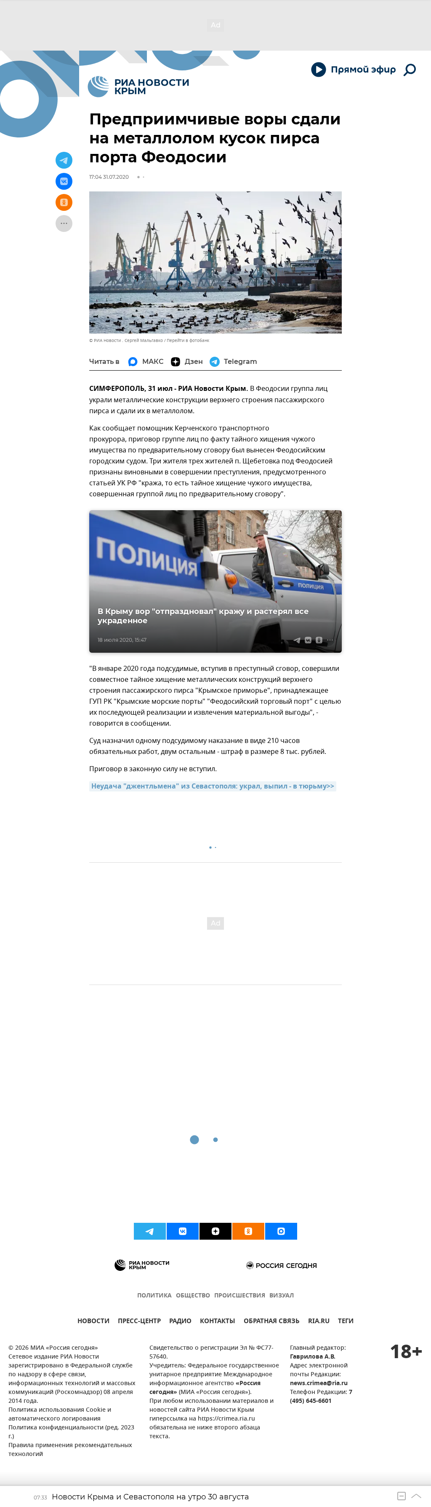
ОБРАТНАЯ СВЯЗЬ (272, 1322)
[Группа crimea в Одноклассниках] (248, 1231)
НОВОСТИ (93, 1322)
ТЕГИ (346, 1322)
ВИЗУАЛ (281, 1296)
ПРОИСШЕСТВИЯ (239, 1296)
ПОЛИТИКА (154, 1296)
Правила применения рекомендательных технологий (70, 1450)
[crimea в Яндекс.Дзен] (215, 1231)
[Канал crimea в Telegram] (150, 1231)
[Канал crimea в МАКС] (281, 1231)
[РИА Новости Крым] (138, 86)
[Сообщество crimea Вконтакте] (183, 1231)
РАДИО (180, 1322)
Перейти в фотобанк (188, 340)
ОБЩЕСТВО (193, 1296)
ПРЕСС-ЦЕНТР (139, 1322)
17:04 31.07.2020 (109, 177)
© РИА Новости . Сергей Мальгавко (126, 340)
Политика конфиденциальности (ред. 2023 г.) (71, 1432)
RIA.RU (319, 1322)
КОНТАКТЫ (217, 1322)
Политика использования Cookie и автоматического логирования (59, 1414)
